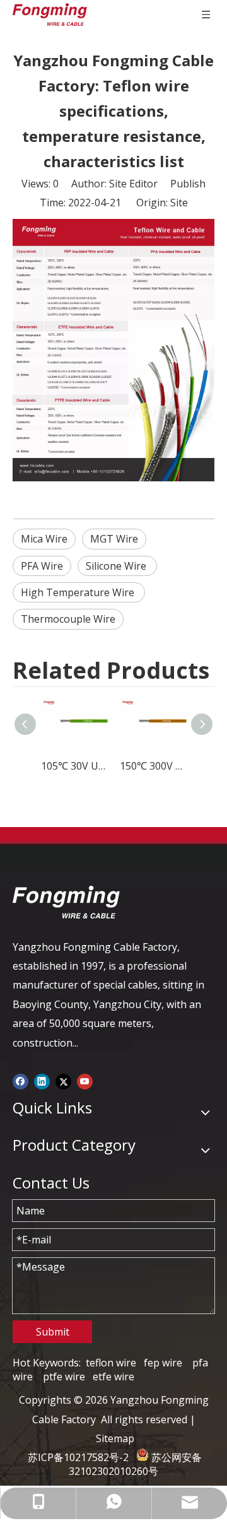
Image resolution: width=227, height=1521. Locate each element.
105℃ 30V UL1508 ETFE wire (74, 766)
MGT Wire (114, 539)
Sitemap (115, 1438)
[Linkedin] (42, 1080)
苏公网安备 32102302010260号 (135, 1464)
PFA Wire (42, 566)
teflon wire (111, 1363)
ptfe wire (64, 1376)
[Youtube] (85, 1080)
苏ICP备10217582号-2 (78, 1457)
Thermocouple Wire (68, 619)
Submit (52, 1332)
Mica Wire (44, 539)
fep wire (163, 1363)
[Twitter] (63, 1080)
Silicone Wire (117, 566)
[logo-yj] (66, 902)
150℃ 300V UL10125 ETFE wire (153, 766)
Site (179, 202)
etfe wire (113, 1376)
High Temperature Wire (79, 592)
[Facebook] (20, 1080)
